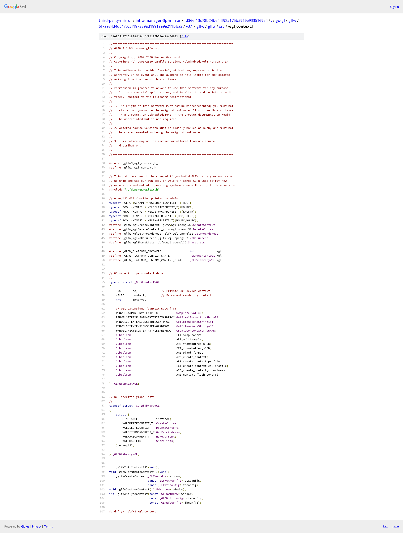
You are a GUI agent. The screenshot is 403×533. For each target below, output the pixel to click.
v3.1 (189, 26)
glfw (292, 20)
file (184, 36)
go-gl (280, 20)
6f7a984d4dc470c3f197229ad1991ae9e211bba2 (140, 26)
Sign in (394, 7)
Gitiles (25, 526)
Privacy (37, 526)
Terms (48, 526)
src (222, 26)
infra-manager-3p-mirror (158, 20)
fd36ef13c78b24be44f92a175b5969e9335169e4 (226, 20)
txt (385, 526)
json (395, 526)
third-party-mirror (115, 20)
